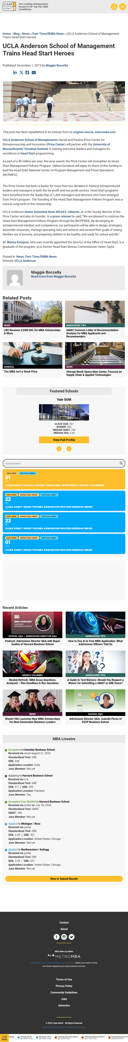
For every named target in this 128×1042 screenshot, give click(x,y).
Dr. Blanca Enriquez (16, 242)
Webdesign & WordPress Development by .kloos (64, 1027)
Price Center (56, 144)
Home (7, 33)
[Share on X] (21, 72)
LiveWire (4, 1038)
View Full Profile (64, 440)
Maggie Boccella (57, 65)
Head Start (27, 153)
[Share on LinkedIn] (15, 72)
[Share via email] (34, 72)
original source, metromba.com (94, 132)
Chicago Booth (20, 1037)
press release (61, 216)
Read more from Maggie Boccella (53, 276)
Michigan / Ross (39, 1037)
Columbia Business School (62, 1037)
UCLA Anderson (25, 260)
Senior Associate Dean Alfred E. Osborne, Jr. (54, 212)
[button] (59, 448)
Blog (17, 33)
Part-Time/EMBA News (48, 33)
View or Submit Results (64, 878)
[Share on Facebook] (28, 72)
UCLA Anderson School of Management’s (30, 140)
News (26, 33)
